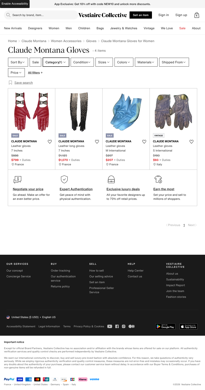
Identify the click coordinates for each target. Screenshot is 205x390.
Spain (66, 384)
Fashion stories (176, 297)
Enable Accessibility (15, 4)
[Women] (62, 28)
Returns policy (60, 286)
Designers (35, 28)
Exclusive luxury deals (123, 189)
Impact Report (175, 285)
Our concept (14, 271)
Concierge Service (18, 276)
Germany (55, 384)
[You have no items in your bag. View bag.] (197, 15)
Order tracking (60, 271)
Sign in (163, 15)
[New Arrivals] (24, 28)
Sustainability (175, 279)
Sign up (181, 15)
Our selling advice (101, 276)
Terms (66, 326)
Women (54, 28)
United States (41, 384)
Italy (74, 384)
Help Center (136, 271)
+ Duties (24, 160)
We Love (167, 28)
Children (84, 28)
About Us (198, 28)
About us (172, 274)
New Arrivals (13, 28)
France (7, 384)
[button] (197, 15)
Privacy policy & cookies (89, 326)
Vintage (149, 28)
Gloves (91, 40)
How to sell (96, 271)
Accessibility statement (20, 326)
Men (69, 28)
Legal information (49, 326)
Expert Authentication (76, 189)
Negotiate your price (28, 189)
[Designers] (45, 28)
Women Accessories (66, 40)
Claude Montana (33, 40)
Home (12, 40)
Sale (182, 28)
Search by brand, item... (28, 15)
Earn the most (163, 189)
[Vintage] (157, 28)
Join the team (175, 291)
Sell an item (141, 15)
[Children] (93, 28)
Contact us (135, 276)
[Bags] (107, 28)
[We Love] (176, 28)
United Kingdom (22, 384)
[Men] (75, 28)
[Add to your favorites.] (49, 141)
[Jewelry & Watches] (140, 28)
